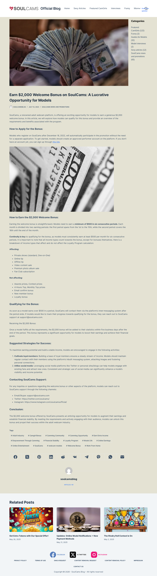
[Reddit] (63, 457)
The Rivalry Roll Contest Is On (118, 536)
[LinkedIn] (51, 457)
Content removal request (85, 560)
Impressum (138, 560)
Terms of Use (40, 560)
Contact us (78, 566)
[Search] (146, 8)
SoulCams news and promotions (55, 107)
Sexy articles (80, 8)
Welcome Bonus (73, 446)
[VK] (75, 457)
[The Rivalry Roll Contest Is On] (126, 519)
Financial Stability (51, 441)
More (136, 8)
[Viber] (99, 457)
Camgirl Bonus (34, 435)
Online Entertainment (20, 446)
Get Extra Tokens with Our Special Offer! (28, 536)
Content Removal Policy (115, 560)
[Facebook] (15, 457)
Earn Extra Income (100, 435)
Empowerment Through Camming (25, 441)
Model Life (87, 441)
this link (56, 142)
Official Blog (50, 8)
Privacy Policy (20, 560)
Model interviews (138, 44)
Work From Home (92, 446)
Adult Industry (17, 435)
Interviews (115, 8)
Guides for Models (144, 3)
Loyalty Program (70, 441)
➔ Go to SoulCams (145, 14)
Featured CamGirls (98, 8)
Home (67, 8)
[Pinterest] (39, 457)
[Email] (122, 457)
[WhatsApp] (110, 457)
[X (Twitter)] (27, 457)
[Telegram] (87, 457)
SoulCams (38, 446)
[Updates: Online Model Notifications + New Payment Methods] (78, 519)
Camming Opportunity (78, 435)
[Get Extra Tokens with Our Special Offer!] (31, 519)
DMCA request (60, 560)
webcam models (54, 446)
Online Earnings (104, 441)
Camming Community (55, 435)
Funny (127, 8)
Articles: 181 (68, 485)
